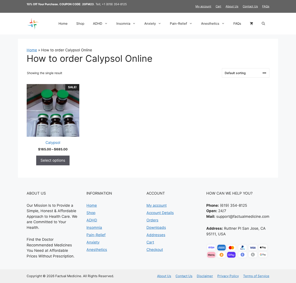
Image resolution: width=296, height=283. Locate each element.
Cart (218, 6)
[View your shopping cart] (251, 23)
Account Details (160, 213)
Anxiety (150, 23)
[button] (263, 23)
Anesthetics (210, 23)
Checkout (154, 249)
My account (203, 6)
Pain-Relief (178, 23)
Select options (53, 160)
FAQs (265, 6)
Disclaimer (205, 276)
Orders (152, 220)
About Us (232, 6)
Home (63, 23)
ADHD (97, 23)
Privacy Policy (228, 276)
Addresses (155, 235)
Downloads (156, 227)
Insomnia (123, 23)
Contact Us (250, 6)
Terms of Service (256, 276)
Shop (80, 23)
